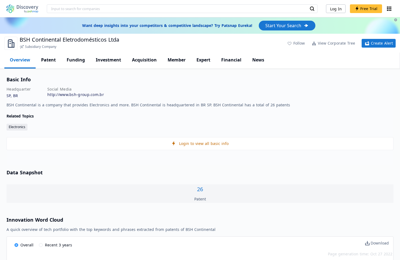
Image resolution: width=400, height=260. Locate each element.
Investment (108, 60)
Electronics (17, 127)
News (258, 60)
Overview (20, 60)
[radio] (24, 245)
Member (177, 60)
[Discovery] (22, 8)
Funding (76, 60)
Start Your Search (283, 26)
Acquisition (144, 60)
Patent (48, 60)
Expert (203, 60)
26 (200, 189)
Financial (231, 60)
